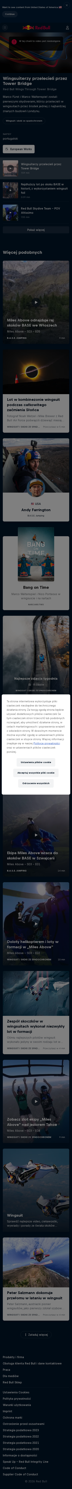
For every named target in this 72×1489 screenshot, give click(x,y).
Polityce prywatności (46, 743)
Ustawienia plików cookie (36, 762)
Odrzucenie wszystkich (35, 783)
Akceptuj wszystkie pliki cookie (35, 772)
